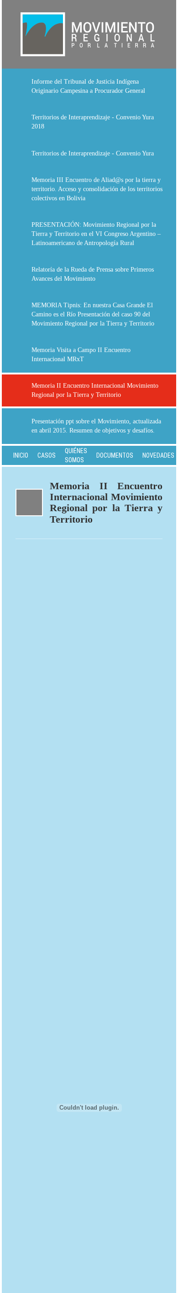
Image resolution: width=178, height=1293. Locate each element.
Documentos (114, 455)
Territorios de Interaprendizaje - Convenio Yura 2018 (92, 122)
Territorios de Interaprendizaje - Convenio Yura (92, 153)
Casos (46, 455)
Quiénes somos (76, 455)
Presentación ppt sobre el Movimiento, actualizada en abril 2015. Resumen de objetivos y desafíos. (96, 426)
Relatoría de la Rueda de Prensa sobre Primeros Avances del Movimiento (92, 274)
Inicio (20, 455)
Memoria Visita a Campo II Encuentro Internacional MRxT (81, 355)
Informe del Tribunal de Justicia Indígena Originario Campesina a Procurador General (88, 86)
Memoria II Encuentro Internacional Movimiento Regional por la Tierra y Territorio (94, 390)
